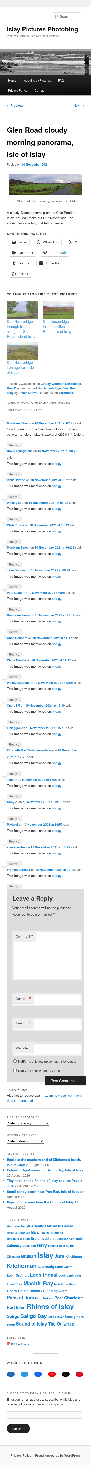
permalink (66, 392)
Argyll (25, 1226)
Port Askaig (44, 1298)
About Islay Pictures (37, 80)
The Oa (55, 1324)
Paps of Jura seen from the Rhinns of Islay (40, 1202)
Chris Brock (15, 525)
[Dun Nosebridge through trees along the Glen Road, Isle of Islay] (22, 310)
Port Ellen (16, 1307)
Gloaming (13, 1256)
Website (22, 1047)
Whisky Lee (15, 502)
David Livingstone (20, 451)
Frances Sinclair (18, 869)
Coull (26, 1246)
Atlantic (37, 1225)
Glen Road (69, 388)
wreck (69, 1324)
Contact (40, 90)
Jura (59, 1255)
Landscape (73, 383)
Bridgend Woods (18, 1239)
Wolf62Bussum (18, 682)
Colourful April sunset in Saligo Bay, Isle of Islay (45, 1170)
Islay (10, 392)
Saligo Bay (33, 1315)
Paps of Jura (20, 1297)
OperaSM (13, 705)
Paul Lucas (15, 592)
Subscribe (18, 1428)
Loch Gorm (63, 1266)
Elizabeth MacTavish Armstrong (30, 750)
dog (33, 1246)
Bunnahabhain (64, 1239)
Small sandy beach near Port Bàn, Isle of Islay (43, 1191)
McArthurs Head (65, 1284)
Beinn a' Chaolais (18, 1233)
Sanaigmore (74, 1316)
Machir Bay (38, 1283)
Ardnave (13, 1226)
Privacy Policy (17, 90)
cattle (79, 1238)
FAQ (61, 80)
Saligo (13, 1316)
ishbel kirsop (16, 480)
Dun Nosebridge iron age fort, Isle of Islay (20, 367)
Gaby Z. (12, 802)
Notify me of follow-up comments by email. (47, 1061)
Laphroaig (46, 1266)
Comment (24, 936)
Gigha (70, 1246)
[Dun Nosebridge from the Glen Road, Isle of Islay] (58, 310)
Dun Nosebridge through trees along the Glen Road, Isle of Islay (21, 329)
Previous (15, 105)
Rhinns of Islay (50, 1306)
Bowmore (40, 1232)
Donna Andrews (18, 615)
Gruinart (28, 1256)
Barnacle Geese (59, 1226)
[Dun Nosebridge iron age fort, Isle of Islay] (22, 351)
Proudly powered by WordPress (58, 1455)
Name (23, 999)
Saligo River (56, 1317)
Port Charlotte (68, 1298)
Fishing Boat (56, 1246)
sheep (11, 1324)
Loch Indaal (44, 1274)
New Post (13, 388)
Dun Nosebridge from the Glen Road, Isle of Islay (57, 326)
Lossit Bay (14, 1284)
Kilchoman (22, 1265)
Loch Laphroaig (70, 1275)
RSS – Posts (19, 1344)
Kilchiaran (74, 1256)
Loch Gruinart (18, 1275)
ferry (42, 1245)
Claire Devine (16, 660)
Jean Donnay (16, 570)
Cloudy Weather (52, 383)
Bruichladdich (42, 1238)
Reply (14, 445)
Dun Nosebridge (49, 388)
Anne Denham (17, 638)
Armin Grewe (27, 392)
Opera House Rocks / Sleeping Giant (37, 1290)
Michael (12, 824)
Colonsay (14, 1245)
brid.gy (57, 463)
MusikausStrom (18, 423)
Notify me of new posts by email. (40, 1070)
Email (23, 1023)
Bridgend (56, 1233)
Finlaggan (14, 728)
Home (12, 80)
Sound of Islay (31, 1323)
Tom (10, 779)
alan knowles (16, 847)
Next (79, 105)
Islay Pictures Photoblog (42, 29)
